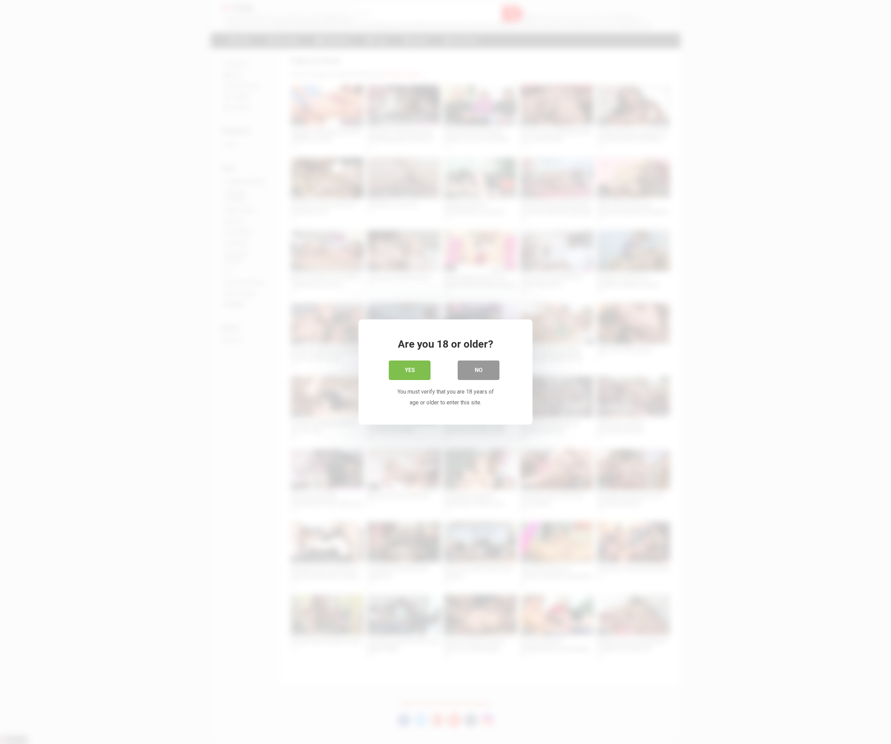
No (479, 370)
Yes (410, 370)
